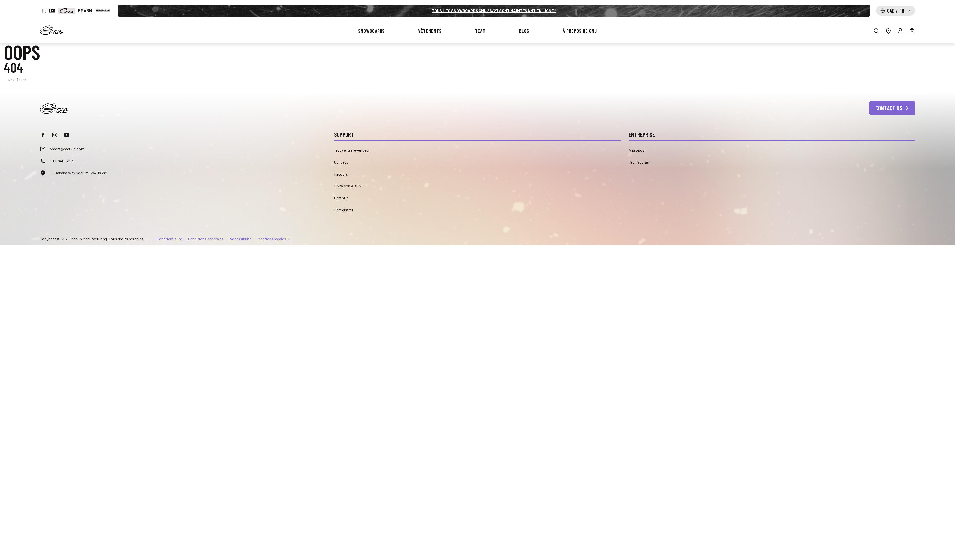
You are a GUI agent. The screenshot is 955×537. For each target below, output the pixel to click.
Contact (341, 162)
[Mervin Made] (103, 11)
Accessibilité (241, 239)
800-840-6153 (61, 160)
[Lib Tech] (48, 11)
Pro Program (639, 162)
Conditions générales (206, 239)
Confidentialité (169, 239)
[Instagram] (55, 135)
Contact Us (888, 108)
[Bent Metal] (85, 11)
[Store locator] (888, 31)
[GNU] (66, 11)
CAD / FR (895, 11)
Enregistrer (343, 209)
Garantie (341, 197)
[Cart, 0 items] (912, 31)
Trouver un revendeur (352, 150)
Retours (341, 174)
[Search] (876, 31)
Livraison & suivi (348, 185)
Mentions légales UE (275, 239)
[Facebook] (43, 135)
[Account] (900, 31)
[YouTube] (67, 135)
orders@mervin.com (67, 148)
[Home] (51, 30)
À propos (636, 150)
